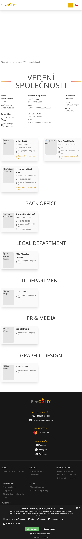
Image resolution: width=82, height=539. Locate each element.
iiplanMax (73, 478)
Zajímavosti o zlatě (10, 487)
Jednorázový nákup (65, 471)
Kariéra (33, 490)
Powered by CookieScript (41, 537)
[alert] (41, 522)
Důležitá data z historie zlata (14, 494)
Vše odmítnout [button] (49, 529)
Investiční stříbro (37, 471)
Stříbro (33, 467)
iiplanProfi (61, 475)
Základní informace (37, 487)
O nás (32, 483)
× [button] (79, 508)
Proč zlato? (21, 471)
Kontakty (6, 502)
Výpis (76, 105)
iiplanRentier (62, 478)
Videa (5, 497)
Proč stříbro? (35, 475)
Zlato (4, 467)
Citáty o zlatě (8, 490)
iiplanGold (72, 475)
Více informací (43, 516)
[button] (41, 534)
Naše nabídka (63, 467)
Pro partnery (43, 490)
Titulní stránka (6, 62)
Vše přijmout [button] (32, 529)
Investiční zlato (9, 471)
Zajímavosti (8, 483)
